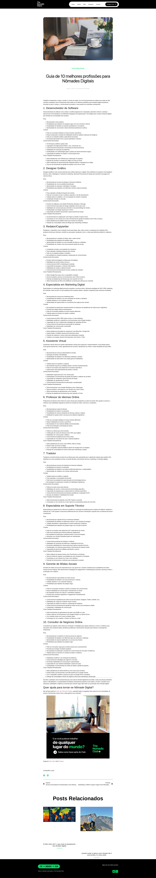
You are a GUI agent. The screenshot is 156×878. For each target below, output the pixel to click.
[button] (44, 775)
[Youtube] (113, 871)
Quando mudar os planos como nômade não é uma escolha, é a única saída (97, 854)
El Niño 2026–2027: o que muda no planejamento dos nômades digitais (59, 845)
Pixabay (61, 761)
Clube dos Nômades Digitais (64, 691)
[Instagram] (116, 871)
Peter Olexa (52, 761)
